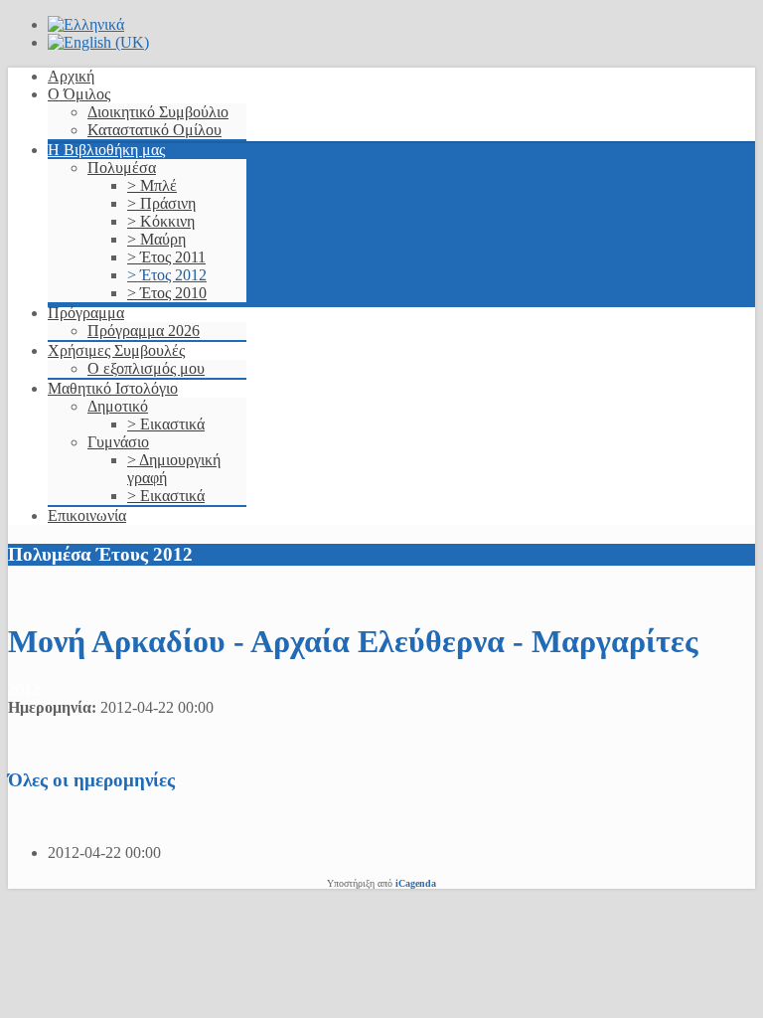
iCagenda (415, 883)
